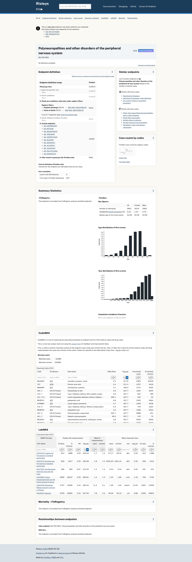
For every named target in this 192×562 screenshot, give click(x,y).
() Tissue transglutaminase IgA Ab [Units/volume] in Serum (45, 479)
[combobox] (75, 6)
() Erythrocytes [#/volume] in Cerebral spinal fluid (45, 463)
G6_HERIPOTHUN (50, 137)
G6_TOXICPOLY (50, 148)
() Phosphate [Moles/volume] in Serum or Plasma (45, 487)
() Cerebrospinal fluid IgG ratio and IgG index (45, 471)
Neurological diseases (131, 96)
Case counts (78, 18)
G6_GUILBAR (49, 140)
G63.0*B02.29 (81, 107)
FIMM (53, 557)
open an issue (64, 553)
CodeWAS (104, 18)
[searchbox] (75, 6)
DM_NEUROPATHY (53, 34)
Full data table (124, 162)
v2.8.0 (45, 549)
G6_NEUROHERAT (51, 131)
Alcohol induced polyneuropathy (135, 123)
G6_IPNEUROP (49, 134)
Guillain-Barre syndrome (132, 120)
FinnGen (47, 557)
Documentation (109, 6)
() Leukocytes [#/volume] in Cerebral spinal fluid (45, 455)
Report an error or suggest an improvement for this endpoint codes (93, 76)
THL (61, 557)
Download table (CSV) (45, 368)
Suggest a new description (146, 65)
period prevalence (115, 212)
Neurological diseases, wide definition (137, 98)
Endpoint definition (49, 18)
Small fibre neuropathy (131, 118)
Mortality (122, 18)
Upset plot (123, 158)
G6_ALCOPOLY (49, 145)
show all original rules (69, 115)
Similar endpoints (65, 18)
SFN (47, 36)
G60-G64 (71, 107)
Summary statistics (92, 18)
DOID (135, 51)
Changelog (123, 6)
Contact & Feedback (147, 6)
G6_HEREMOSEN (50, 126)
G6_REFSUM (48, 129)
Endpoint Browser (146, 51)
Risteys (42, 3)
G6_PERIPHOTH (50, 154)
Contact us (40, 553)
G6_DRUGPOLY (49, 143)
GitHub (133, 6)
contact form (76, 344)
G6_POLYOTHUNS (52, 32)
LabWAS (113, 18)
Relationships (132, 18)
